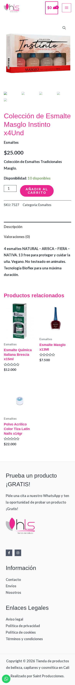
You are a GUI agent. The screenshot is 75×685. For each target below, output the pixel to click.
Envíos (11, 586)
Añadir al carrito (37, 191)
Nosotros (13, 592)
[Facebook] (9, 553)
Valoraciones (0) (17, 237)
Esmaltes (11, 142)
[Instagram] (18, 553)
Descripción (13, 227)
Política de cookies (21, 632)
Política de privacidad (23, 626)
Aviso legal (14, 619)
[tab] (37, 227)
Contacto (13, 579)
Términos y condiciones (24, 639)
